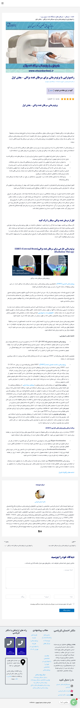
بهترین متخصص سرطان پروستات (40, 680)
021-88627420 (21, 652)
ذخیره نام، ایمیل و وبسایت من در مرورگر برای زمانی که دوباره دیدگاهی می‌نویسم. (51, 604)
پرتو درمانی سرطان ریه (40, 682)
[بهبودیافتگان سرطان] (39, 531)
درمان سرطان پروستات (40, 677)
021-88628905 (10, 652)
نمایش (51, 90)
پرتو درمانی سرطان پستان (40, 688)
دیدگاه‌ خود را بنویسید (50, 81)
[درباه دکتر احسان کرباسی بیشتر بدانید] (41, 531)
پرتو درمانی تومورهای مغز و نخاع (40, 685)
